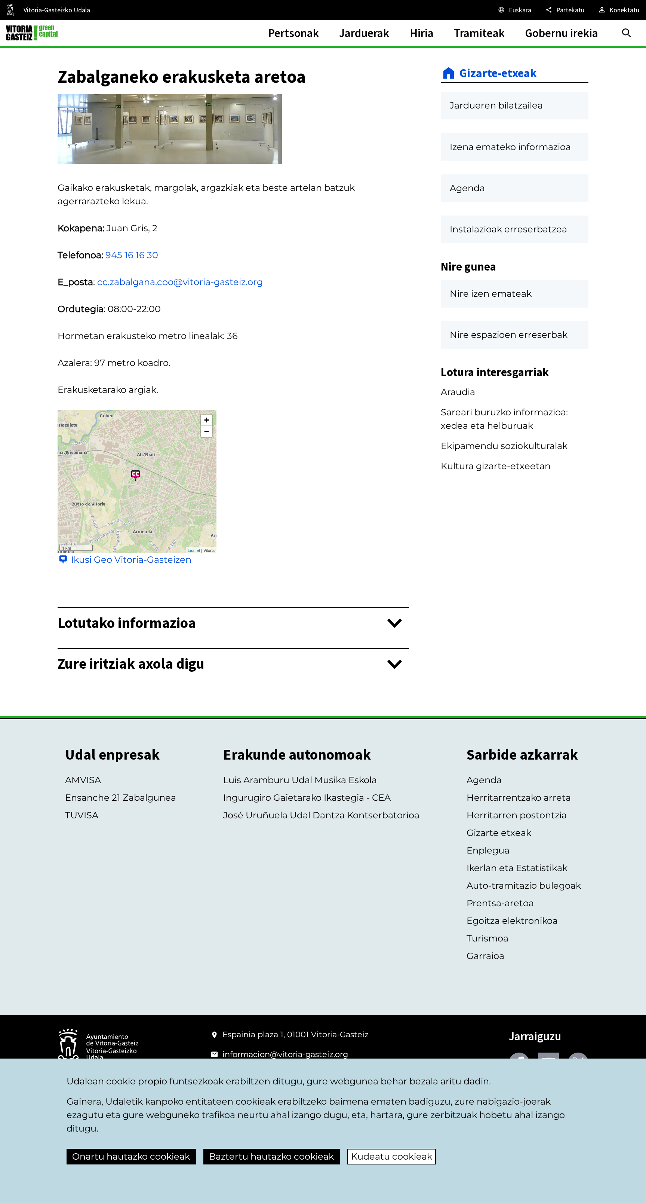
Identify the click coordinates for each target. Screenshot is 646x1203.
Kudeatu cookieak (391, 1156)
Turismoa (487, 938)
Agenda (484, 780)
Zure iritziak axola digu (131, 664)
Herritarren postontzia (517, 815)
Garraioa (485, 955)
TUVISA (81, 815)
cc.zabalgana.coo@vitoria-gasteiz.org (180, 282)
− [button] (206, 431)
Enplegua (488, 850)
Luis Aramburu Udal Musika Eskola (300, 780)
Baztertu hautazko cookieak (271, 1156)
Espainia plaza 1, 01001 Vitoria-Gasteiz (295, 1034)
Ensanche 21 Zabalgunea (120, 797)
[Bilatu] (626, 33)
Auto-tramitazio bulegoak (524, 885)
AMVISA (83, 780)
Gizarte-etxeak (498, 73)
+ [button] (206, 420)
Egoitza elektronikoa (512, 920)
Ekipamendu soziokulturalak (504, 445)
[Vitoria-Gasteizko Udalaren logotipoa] (98, 1047)
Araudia (458, 392)
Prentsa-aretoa (500, 903)
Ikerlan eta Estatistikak (517, 867)
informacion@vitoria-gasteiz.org (285, 1054)
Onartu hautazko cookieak (131, 1156)
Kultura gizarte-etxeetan (496, 466)
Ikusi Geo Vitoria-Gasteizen (131, 559)
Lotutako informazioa (127, 623)
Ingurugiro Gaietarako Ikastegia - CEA (307, 797)
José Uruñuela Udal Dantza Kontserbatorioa (321, 815)
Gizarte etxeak (499, 832)
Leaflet (194, 550)
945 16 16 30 (131, 255)
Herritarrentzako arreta (519, 797)
